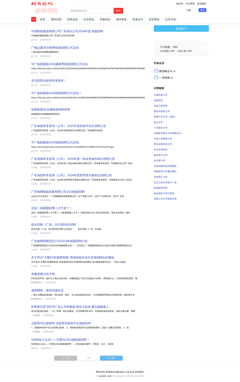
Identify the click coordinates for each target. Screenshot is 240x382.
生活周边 (89, 19)
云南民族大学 (161, 94)
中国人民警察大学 (163, 138)
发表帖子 (181, 28)
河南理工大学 (161, 176)
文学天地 (170, 19)
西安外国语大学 (162, 111)
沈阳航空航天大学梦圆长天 (167, 133)
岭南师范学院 (161, 187)
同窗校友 (105, 19)
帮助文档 (100, 371)
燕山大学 (158, 122)
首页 (42, 19)
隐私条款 (120, 371)
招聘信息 (72, 19)
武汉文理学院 (161, 149)
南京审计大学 (161, 155)
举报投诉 (110, 371)
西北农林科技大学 (163, 144)
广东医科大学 (161, 127)
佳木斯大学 (159, 160)
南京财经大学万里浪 (164, 193)
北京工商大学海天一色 (165, 182)
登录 (202, 10)
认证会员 (129, 371)
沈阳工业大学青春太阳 (165, 198)
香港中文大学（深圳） (165, 116)
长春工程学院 (161, 105)
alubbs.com (105, 375)
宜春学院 (158, 100)
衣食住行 (138, 19)
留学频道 (121, 19)
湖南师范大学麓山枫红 (165, 171)
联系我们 (139, 371)
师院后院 (56, 19)
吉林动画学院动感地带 (165, 165)
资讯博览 (154, 19)
